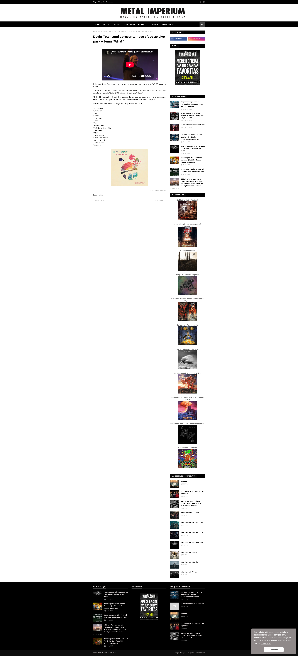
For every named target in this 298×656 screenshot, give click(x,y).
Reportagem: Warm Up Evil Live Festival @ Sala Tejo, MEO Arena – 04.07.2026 (116, 641)
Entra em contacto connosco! (192, 604)
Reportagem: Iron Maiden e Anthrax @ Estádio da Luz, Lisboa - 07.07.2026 (191, 160)
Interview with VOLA (188, 572)
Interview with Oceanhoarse (192, 522)
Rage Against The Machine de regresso (192, 492)
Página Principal (98, 2)
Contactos (109, 2)
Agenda (184, 481)
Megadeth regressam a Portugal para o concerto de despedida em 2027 (192, 104)
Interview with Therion (190, 512)
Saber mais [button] (266, 644)
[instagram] (204, 2)
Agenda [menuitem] (155, 24)
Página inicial (97, 31)
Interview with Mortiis (189, 562)
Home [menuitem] (97, 24)
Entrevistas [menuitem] (143, 24)
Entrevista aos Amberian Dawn (193, 125)
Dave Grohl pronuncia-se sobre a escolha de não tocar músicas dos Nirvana (192, 503)
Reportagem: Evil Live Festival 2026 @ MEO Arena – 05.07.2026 (192, 170)
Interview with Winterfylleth (192, 532)
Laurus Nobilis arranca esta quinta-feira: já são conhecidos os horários (191, 137)
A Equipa (191, 653)
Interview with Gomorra (190, 552)
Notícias (105, 31)
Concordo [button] (274, 650)
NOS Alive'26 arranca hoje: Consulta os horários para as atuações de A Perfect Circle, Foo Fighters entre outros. (192, 182)
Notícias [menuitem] (106, 24)
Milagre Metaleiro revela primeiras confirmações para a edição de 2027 (192, 115)
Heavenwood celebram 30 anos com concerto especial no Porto (193, 148)
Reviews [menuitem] (117, 24)
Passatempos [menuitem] (167, 24)
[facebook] (201, 2)
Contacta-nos (200, 653)
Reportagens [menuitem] (129, 24)
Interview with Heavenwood (192, 542)
